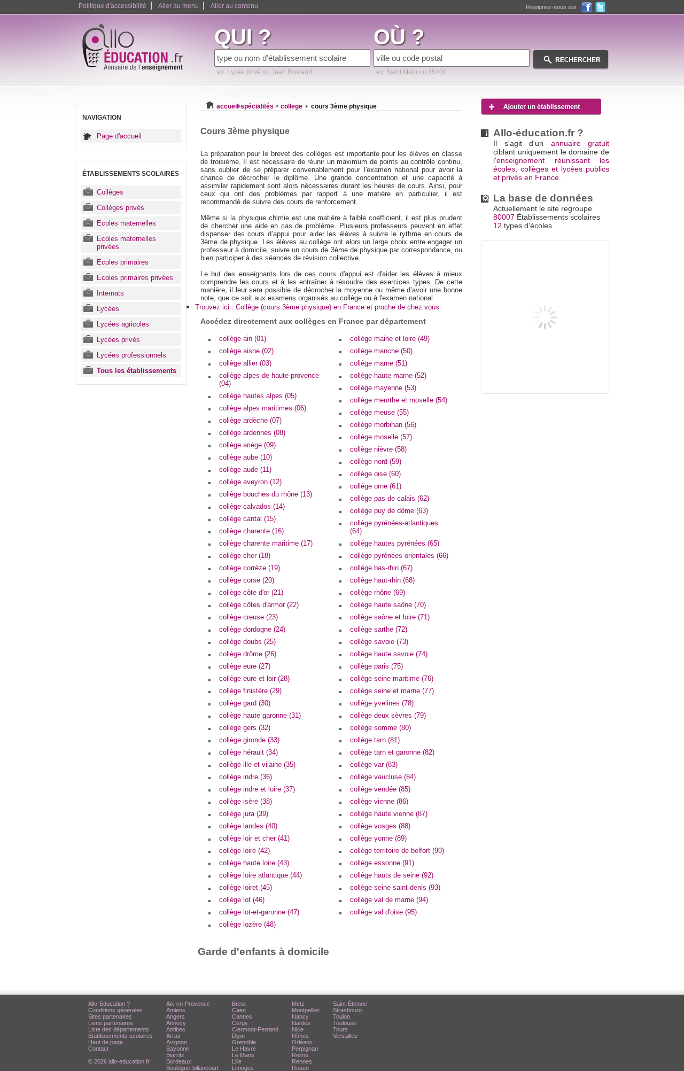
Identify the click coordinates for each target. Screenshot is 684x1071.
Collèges (110, 192)
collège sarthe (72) (378, 629)
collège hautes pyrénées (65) (394, 543)
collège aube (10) (245, 457)
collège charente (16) (251, 531)
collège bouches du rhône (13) (265, 494)
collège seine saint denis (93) (395, 887)
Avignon (176, 1042)
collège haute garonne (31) (260, 715)
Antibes (175, 1029)
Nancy (300, 1016)
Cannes (242, 1016)
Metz (298, 1003)
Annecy (176, 1023)
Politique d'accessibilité (112, 6)
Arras (173, 1036)
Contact (98, 1048)
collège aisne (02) (246, 351)
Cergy (240, 1023)
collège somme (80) (380, 728)
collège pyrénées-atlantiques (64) (394, 527)
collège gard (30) (244, 703)
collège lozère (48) (247, 924)
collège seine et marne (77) (392, 691)
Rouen (300, 1068)
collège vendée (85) (380, 789)
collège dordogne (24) (252, 629)
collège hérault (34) (248, 752)
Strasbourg (347, 1010)
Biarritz (175, 1055)
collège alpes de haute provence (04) (269, 379)
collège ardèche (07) (250, 420)
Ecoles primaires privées (135, 278)
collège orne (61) (375, 486)
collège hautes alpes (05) (258, 396)
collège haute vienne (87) (389, 814)
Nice (298, 1029)
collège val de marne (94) (389, 900)
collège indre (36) (245, 777)
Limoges (243, 1068)
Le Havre (244, 1048)
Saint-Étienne (350, 1003)
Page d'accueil (119, 136)
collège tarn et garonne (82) (392, 752)
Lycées (108, 309)
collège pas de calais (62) (389, 498)
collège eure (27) (244, 666)
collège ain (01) (242, 339)
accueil (227, 106)
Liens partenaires (110, 1023)
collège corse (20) (246, 580)
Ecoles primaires (123, 262)
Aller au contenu (234, 6)
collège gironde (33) (249, 740)
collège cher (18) (244, 556)
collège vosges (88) (380, 826)
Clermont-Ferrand (255, 1029)
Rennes (302, 1061)
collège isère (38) (245, 801)
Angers (175, 1016)
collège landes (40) (248, 826)
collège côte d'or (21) (251, 592)
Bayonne (177, 1048)
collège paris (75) (376, 666)
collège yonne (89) (378, 838)
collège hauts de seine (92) (391, 875)
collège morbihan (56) (383, 425)
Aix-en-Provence (188, 1003)
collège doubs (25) (247, 642)
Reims (300, 1055)
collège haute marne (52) (388, 375)
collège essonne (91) (382, 863)
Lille (237, 1061)
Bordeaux (178, 1061)
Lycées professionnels (131, 355)
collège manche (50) (381, 351)
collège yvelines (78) (382, 703)
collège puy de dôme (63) (389, 511)
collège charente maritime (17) (266, 543)
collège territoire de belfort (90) (397, 851)
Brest (239, 1003)
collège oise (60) (375, 474)
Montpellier (306, 1010)
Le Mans (243, 1055)
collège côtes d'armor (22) (259, 605)
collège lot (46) (242, 900)
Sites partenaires (110, 1016)
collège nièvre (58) (378, 449)
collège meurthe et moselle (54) (398, 400)
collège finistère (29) (250, 691)
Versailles (345, 1036)
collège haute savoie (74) (389, 654)
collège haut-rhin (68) (382, 580)
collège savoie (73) (379, 642)
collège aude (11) (245, 469)
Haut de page (105, 1042)
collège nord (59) (375, 461)
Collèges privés (120, 208)
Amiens (175, 1010)
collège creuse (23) (248, 617)
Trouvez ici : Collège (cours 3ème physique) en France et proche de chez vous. (318, 307)
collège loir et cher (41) (254, 838)
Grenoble (244, 1042)
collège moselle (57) (381, 437)
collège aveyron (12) (250, 482)
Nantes (301, 1023)
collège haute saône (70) (388, 605)
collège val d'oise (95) (383, 912)
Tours (340, 1029)
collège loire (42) (244, 851)
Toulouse (344, 1023)
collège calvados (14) (252, 506)
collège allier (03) (245, 363)
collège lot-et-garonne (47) (259, 912)
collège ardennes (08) (252, 433)
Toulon (341, 1016)
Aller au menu (178, 6)
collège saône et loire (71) (390, 617)
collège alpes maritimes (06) (262, 408)
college (291, 106)
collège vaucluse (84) (383, 777)
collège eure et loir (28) (254, 678)
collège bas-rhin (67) (381, 568)
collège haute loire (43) (254, 863)
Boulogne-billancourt (192, 1068)
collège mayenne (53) (383, 388)
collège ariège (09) (247, 445)
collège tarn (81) (375, 740)
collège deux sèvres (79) (388, 715)
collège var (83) (374, 764)
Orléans (302, 1042)
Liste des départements (118, 1029)
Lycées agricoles (123, 324)
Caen (239, 1010)
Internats (110, 293)
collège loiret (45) (245, 887)
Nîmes (300, 1036)
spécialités (257, 106)
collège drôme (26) (247, 654)
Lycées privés (118, 340)
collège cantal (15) (247, 519)
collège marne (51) (378, 363)
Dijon (238, 1036)
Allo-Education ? (109, 1003)
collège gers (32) (244, 728)
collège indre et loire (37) (257, 789)
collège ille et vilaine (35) (257, 764)
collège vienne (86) (379, 801)
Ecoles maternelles (126, 223)
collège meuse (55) (379, 412)
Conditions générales (115, 1010)
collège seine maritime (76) (391, 678)
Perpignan (305, 1048)
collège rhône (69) (377, 592)
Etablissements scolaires (120, 1036)
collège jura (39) (243, 814)
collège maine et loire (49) (390, 339)
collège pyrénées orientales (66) (399, 556)
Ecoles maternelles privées (126, 243)
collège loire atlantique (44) (260, 875)
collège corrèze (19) (249, 568)
